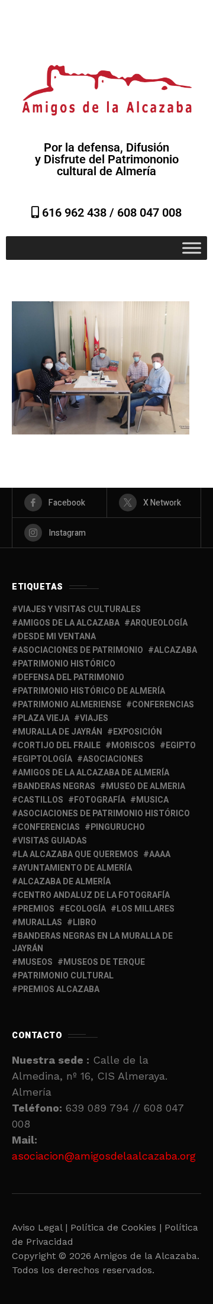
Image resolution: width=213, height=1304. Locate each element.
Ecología (85, 909)
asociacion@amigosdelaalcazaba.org (104, 1156)
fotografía (99, 800)
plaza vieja (43, 718)
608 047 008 (149, 212)
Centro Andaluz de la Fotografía (94, 895)
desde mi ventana (57, 636)
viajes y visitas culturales (79, 609)
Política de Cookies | (117, 1227)
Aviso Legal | (39, 1227)
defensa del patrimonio (71, 677)
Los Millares (146, 909)
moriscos (133, 745)
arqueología (159, 623)
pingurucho (118, 827)
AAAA (159, 854)
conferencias (163, 704)
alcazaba (175, 650)
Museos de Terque (104, 962)
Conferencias (49, 827)
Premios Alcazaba (58, 989)
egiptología (45, 759)
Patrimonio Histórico (66, 664)
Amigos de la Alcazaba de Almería (93, 773)
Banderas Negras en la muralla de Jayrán (92, 942)
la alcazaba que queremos (78, 854)
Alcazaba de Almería (64, 881)
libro (84, 922)
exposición (137, 732)
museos (35, 962)
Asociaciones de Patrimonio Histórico (104, 813)
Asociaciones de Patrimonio (80, 650)
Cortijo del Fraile (59, 745)
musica (152, 800)
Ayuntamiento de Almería (75, 868)
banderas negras (56, 786)
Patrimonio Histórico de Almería (91, 691)
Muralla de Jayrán (60, 732)
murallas (40, 922)
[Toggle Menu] (191, 248)
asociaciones (113, 759)
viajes (94, 718)
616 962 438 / (78, 212)
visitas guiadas (52, 841)
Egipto (181, 745)
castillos (40, 800)
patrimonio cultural (66, 976)
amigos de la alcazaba (69, 623)
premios (36, 909)
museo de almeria (145, 786)
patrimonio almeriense (69, 704)
